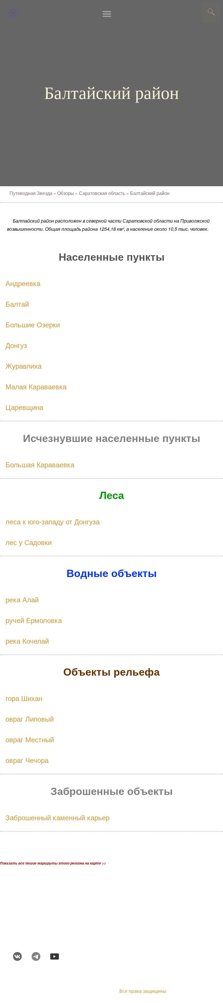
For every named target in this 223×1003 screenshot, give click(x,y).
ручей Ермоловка (34, 620)
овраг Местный (30, 739)
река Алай (22, 599)
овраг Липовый (30, 718)
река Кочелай (27, 640)
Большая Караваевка (40, 464)
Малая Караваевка (36, 386)
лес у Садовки (29, 542)
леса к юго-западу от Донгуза (53, 521)
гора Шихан (24, 698)
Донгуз (16, 345)
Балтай (17, 304)
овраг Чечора (27, 760)
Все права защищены (142, 991)
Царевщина (24, 407)
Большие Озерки (33, 324)
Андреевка (23, 283)
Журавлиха (24, 366)
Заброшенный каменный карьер (57, 817)
